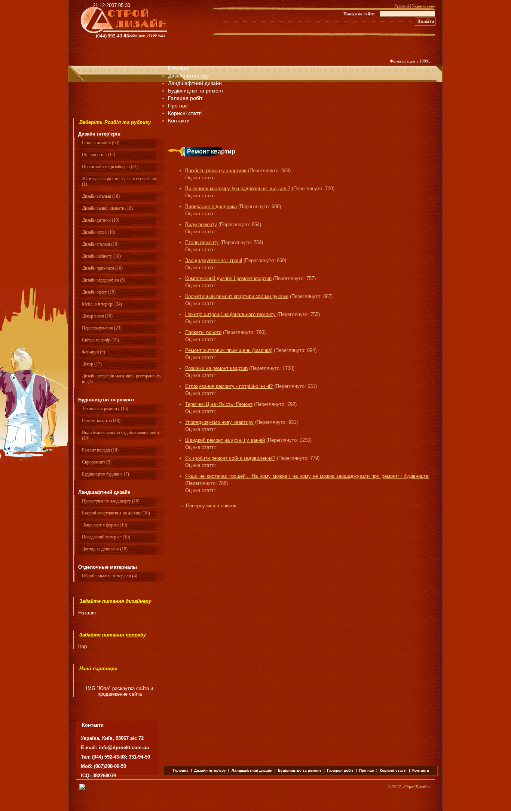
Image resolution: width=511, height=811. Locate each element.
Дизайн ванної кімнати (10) (107, 208)
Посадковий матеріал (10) (106, 537)
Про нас (178, 106)
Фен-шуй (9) (93, 352)
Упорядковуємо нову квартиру (219, 422)
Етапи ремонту (202, 242)
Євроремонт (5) (96, 462)
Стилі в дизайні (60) (100, 142)
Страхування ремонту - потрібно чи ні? (229, 386)
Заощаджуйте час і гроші (213, 260)
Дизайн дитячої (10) (100, 220)
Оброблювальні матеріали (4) (109, 575)
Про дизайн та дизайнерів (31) (110, 166)
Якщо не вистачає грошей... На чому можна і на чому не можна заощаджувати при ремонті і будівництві (307, 476)
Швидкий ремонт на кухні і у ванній (225, 440)
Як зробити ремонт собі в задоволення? (230, 458)
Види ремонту (201, 224)
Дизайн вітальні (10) (101, 196)
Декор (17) (92, 364)
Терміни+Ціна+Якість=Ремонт (219, 404)
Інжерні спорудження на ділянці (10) (116, 513)
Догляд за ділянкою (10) (105, 549)
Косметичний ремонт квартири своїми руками (236, 296)
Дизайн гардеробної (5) (103, 280)
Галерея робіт (185, 98)
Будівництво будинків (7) (105, 474)
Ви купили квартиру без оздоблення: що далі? (237, 188)
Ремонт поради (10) (100, 450)
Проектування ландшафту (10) (111, 501)
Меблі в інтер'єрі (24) (102, 304)
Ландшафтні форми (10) (104, 525)
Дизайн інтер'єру (188, 76)
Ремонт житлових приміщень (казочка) (228, 350)
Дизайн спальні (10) (100, 244)
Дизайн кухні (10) (98, 232)
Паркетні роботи (203, 332)
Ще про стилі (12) (98, 154)
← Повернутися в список (208, 505)
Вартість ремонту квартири (216, 170)
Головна (178, 68)
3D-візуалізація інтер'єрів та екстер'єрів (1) (119, 181)
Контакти (420, 770)
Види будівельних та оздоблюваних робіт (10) (120, 435)
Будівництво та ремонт (196, 91)
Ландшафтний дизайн (195, 83)
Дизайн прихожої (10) (102, 268)
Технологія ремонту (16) (105, 408)
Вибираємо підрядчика (211, 206)
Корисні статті (393, 770)
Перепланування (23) (102, 328)
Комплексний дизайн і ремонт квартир (228, 278)
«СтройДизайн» (416, 786)
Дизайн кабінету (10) (101, 256)
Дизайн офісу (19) (99, 292)
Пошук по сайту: (359, 14)
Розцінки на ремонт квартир (216, 368)
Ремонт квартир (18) (101, 420)
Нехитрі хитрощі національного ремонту (230, 314)
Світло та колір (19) (100, 340)
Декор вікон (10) (97, 316)
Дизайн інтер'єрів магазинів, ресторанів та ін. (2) (121, 378)
